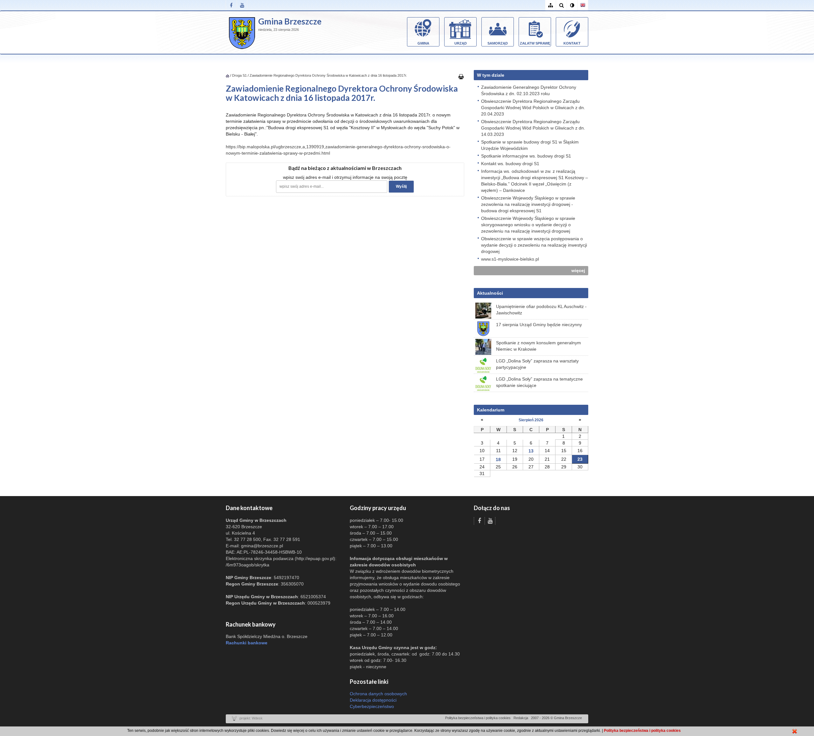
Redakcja (521, 718)
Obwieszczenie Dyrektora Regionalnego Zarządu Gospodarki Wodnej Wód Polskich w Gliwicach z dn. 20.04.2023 (533, 107)
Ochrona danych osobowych (378, 693)
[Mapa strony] (550, 5)
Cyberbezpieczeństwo (372, 706)
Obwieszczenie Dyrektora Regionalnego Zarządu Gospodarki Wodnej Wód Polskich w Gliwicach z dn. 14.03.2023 (533, 128)
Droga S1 (239, 75)
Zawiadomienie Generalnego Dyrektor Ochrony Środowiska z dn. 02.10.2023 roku (528, 90)
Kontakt (572, 43)
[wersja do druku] (461, 76)
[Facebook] (231, 5)
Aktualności (490, 293)
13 (531, 450)
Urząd (460, 43)
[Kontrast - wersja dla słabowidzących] (572, 5)
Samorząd (497, 43)
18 (498, 459)
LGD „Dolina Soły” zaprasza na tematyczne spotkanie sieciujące (539, 382)
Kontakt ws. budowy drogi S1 (510, 163)
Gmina (423, 43)
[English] (582, 5)
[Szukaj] (561, 5)
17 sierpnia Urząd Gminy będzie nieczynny (539, 324)
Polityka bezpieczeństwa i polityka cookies (478, 718)
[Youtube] (242, 5)
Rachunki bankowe (246, 642)
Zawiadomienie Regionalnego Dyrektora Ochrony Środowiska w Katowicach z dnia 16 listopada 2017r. (328, 75)
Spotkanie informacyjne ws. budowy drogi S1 (526, 155)
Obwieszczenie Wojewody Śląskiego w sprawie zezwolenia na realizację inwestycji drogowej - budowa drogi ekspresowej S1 (528, 204)
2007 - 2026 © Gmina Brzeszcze (556, 718)
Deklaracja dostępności (373, 700)
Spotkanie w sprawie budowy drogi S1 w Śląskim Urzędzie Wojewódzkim (530, 145)
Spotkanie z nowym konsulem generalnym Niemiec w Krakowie (538, 346)
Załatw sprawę (535, 43)
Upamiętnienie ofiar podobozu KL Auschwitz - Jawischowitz (541, 309)
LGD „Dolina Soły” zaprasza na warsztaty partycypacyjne (537, 364)
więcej (578, 270)
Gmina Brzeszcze (289, 21)
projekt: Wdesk (251, 718)
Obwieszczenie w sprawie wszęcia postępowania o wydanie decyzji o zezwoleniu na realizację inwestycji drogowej (534, 245)
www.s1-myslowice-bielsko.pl (510, 259)
